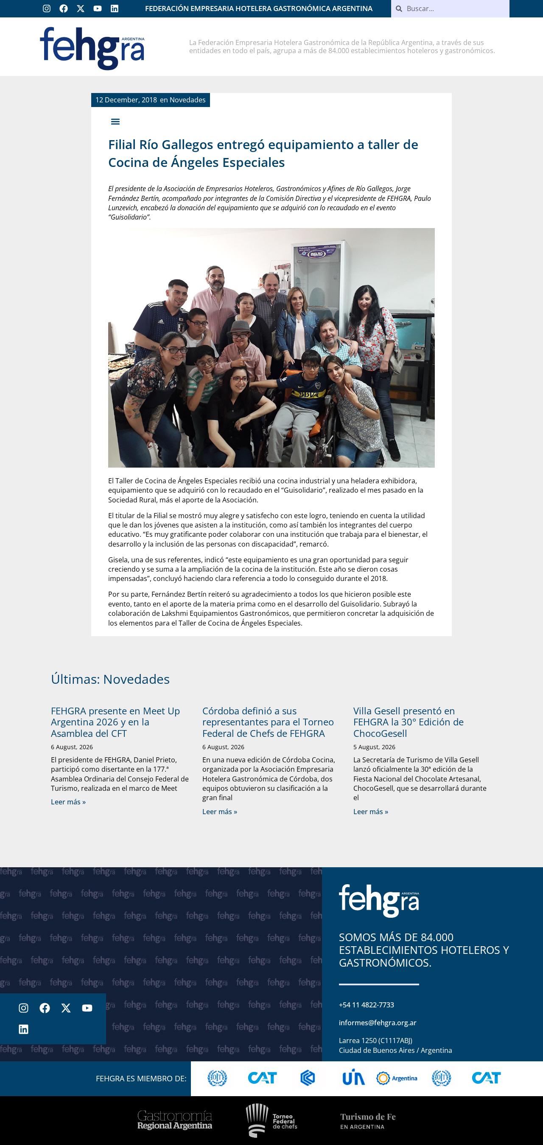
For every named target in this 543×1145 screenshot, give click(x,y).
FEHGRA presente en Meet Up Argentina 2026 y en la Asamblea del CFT (115, 721)
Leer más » (68, 802)
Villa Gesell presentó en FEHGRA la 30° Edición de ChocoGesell (408, 721)
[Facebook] (63, 8)
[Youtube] (97, 8)
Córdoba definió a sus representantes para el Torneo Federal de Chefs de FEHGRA (268, 721)
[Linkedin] (114, 8)
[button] (115, 121)
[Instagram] (46, 8)
